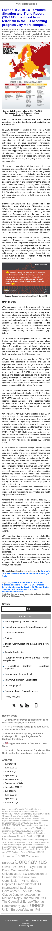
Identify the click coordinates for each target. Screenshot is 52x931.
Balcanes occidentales (34, 844)
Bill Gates (32, 852)
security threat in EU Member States (32, 587)
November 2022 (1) (13, 787)
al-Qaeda (11, 582)
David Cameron (13, 870)
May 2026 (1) (10, 771)
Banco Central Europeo (12, 847)
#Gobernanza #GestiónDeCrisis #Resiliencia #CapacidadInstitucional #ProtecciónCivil (21, 810)
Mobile (37, 709)
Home (28, 4)
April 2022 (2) (11, 799)
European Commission (19, 879)
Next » (35, 4)
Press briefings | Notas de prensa (21, 691)
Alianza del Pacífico (25, 836)
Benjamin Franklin (19, 852)
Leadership (32, 894)
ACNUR (36, 828)
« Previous (19, 4)
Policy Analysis (12, 696)
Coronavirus (30, 861)
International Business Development (17, 889)
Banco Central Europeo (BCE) (36, 847)
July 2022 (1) (10, 791)
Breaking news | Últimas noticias (21, 621)
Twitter (15, 709)
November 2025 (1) (13, 779)
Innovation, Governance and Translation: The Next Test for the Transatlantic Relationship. (26, 751)
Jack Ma (27, 891)
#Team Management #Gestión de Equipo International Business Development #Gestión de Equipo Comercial (25, 820)
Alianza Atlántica (9, 836)
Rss (21, 709)
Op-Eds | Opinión (13, 685)
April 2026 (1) (11, 775)
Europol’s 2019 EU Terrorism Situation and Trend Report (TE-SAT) (26, 573)
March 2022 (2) (11, 802)
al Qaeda (14, 833)
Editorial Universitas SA (18, 872)
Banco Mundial (8, 849)
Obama (28, 898)
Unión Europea (12, 909)
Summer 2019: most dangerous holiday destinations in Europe (20, 590)
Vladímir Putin (32, 909)
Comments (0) (19, 596)
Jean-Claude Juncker (21, 892)
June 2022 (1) (11, 795)
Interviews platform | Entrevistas (21, 680)
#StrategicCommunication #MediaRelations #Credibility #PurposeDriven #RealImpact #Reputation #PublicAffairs (26, 816)
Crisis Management (14, 632)
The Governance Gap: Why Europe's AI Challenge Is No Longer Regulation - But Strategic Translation (23, 736)
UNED (25, 906)
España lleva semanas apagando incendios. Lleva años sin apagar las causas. (25, 721)
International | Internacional (18, 674)
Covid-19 (8, 867)
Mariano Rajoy (12, 898)
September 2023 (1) (14, 783)
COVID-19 (22, 867)
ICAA (37, 884)
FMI (22, 880)
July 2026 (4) (10, 764)
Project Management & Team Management (26, 627)
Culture (8, 638)
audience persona (19, 840)
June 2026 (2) (11, 768)
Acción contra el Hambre (20, 828)
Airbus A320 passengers (30, 831)
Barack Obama (22, 849)
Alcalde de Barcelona (36, 833)
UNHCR (37, 905)
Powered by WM (26, 926)
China (20, 856)
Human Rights (24, 884)
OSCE (45, 898)
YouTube (29, 709)
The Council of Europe (17, 901)
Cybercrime (38, 867)
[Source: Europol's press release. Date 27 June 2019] (26, 263)
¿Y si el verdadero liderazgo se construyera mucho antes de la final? (25, 728)
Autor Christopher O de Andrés (23, 842)
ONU (36, 898)
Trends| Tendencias (14, 652)
